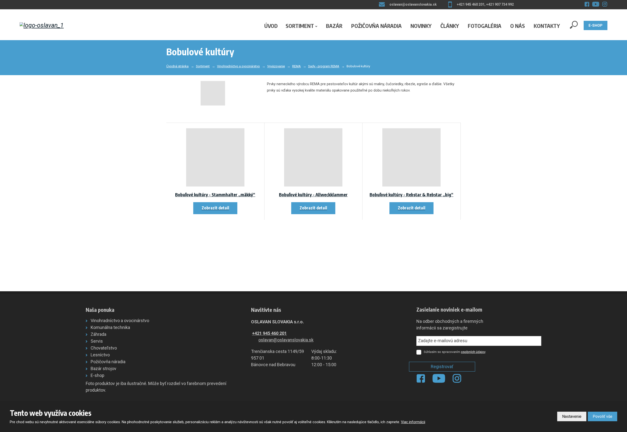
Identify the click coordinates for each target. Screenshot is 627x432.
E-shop (97, 375)
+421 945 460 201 (269, 333)
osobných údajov (473, 352)
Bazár (334, 25)
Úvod (271, 25)
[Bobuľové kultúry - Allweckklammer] (313, 157)
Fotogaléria (484, 25)
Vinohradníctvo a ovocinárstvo (120, 320)
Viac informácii (413, 422)
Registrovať (442, 366)
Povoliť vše (602, 416)
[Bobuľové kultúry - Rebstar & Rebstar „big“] (411, 157)
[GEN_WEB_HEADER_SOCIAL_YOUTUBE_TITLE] (595, 4)
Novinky (421, 25)
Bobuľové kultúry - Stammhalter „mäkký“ (215, 194)
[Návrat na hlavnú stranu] (52, 25)
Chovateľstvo (104, 347)
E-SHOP (596, 25)
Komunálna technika (110, 327)
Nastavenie (571, 416)
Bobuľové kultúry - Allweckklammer (313, 194)
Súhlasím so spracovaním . (455, 352)
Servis (97, 341)
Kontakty (547, 25)
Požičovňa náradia (376, 25)
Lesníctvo (100, 354)
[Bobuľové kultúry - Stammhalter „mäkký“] (215, 157)
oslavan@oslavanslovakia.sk (286, 339)
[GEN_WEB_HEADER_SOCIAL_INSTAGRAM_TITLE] (604, 4)
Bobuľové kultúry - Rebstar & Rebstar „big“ (411, 194)
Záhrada (98, 334)
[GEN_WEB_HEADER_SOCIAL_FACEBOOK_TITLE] (586, 4)
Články (449, 25)
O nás (517, 25)
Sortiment (300, 25)
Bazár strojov (103, 368)
